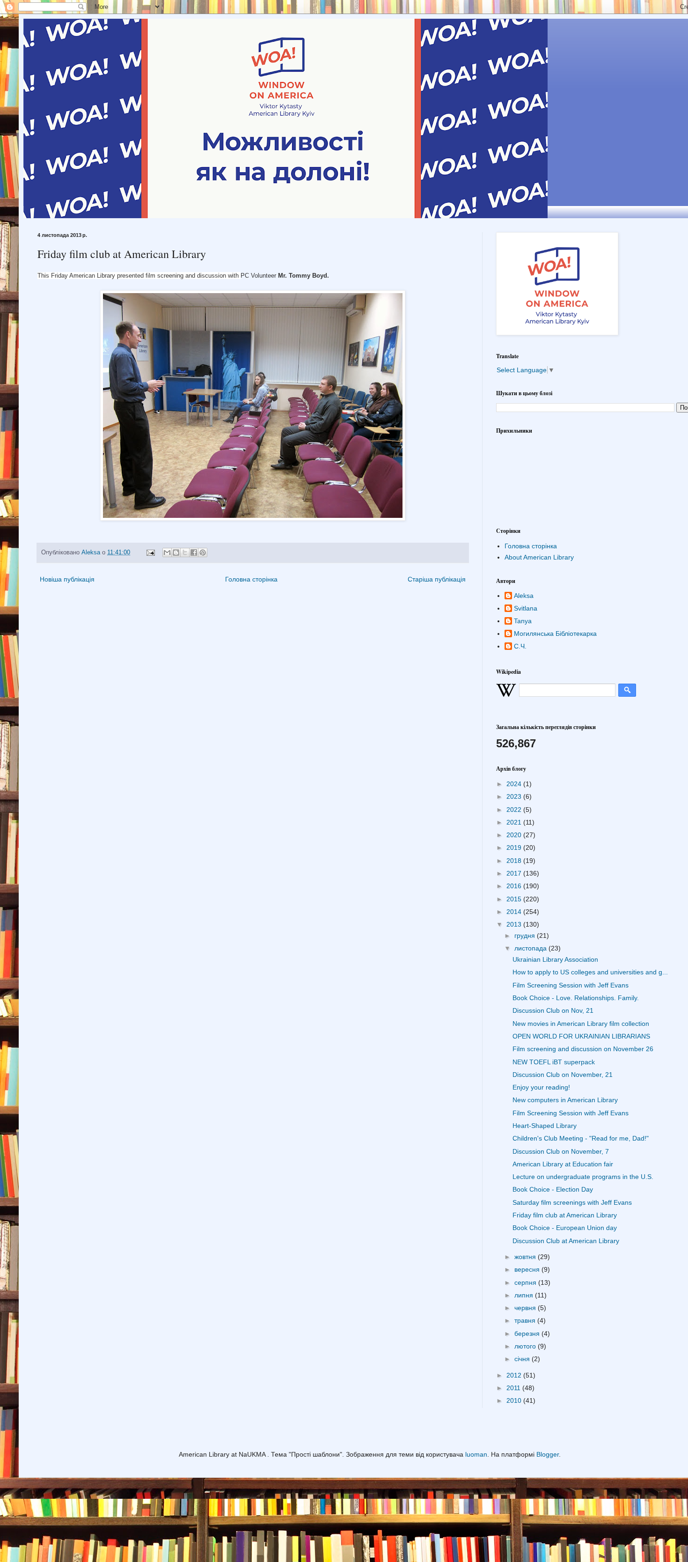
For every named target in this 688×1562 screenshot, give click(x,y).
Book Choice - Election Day (552, 1189)
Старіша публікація (437, 579)
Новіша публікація (67, 579)
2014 (514, 911)
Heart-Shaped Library (544, 1125)
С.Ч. (520, 646)
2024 (514, 784)
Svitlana (525, 608)
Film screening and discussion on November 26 (582, 1049)
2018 (514, 860)
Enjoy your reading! (541, 1087)
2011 (514, 1388)
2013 (514, 924)
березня (528, 1333)
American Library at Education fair (562, 1164)
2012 (514, 1375)
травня (525, 1320)
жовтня (526, 1256)
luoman (476, 1454)
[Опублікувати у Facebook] (193, 552)
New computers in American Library (565, 1100)
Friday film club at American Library (564, 1215)
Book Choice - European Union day (564, 1227)
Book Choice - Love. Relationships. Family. (575, 998)
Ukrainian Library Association (555, 959)
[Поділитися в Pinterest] (202, 552)
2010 (514, 1400)
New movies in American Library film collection (580, 1023)
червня (526, 1307)
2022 (514, 809)
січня (523, 1359)
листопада (531, 948)
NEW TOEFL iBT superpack (553, 1062)
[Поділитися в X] (185, 552)
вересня (528, 1269)
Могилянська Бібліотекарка (555, 633)
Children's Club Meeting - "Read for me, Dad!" (580, 1138)
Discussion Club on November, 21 (562, 1074)
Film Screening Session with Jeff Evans (570, 985)
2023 (514, 796)
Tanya (523, 621)
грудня (525, 935)
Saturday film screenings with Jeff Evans (572, 1202)
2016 (514, 886)
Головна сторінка (251, 579)
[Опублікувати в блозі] (176, 552)
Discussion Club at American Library (565, 1241)
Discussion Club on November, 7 (560, 1151)
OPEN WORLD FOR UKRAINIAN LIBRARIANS (581, 1036)
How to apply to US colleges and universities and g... (590, 972)
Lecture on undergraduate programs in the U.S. (582, 1176)
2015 (514, 899)
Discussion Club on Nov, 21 (552, 1010)
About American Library (539, 557)
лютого (526, 1346)
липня (524, 1295)
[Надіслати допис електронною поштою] (150, 552)
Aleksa (524, 595)
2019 (514, 847)
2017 (514, 873)
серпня (526, 1282)
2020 (514, 835)
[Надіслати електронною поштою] (167, 552)
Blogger (547, 1454)
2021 (514, 822)
